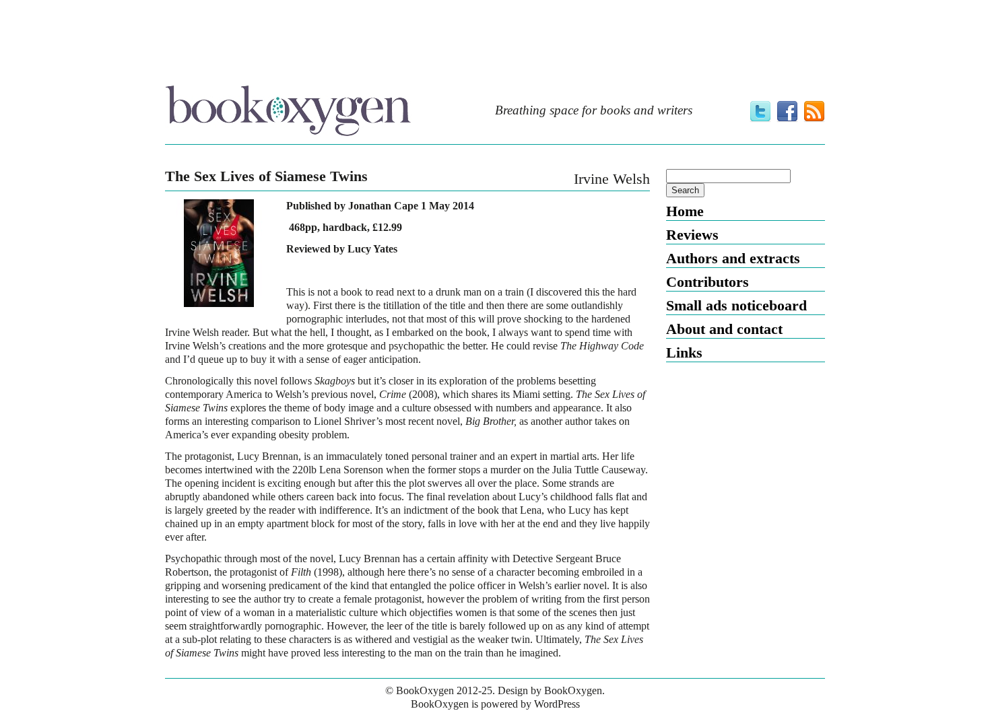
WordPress (557, 704)
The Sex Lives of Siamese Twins (266, 176)
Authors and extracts (733, 258)
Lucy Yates (372, 249)
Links (684, 352)
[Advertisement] (495, 42)
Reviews (692, 234)
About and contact (724, 328)
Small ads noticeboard (736, 305)
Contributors (707, 281)
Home (685, 211)
